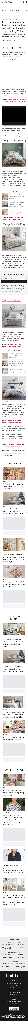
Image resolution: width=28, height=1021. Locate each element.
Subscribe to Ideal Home (7, 963)
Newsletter (23, 47)
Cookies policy (14, 997)
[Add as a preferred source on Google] (14, 1008)
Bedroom (12, 19)
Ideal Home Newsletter (20, 963)
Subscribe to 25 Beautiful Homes (20, 967)
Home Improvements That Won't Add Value (7, 948)
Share (6, 47)
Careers (14, 999)
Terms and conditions (14, 992)
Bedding (18, 19)
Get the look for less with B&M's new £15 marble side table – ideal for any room (14, 101)
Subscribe (19, 2)
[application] (14, 114)
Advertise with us (14, 987)
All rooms (4, 19)
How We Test (14, 990)
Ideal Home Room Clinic (7, 966)
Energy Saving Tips (21, 947)
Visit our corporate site (19, 1015)
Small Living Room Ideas (7, 944)
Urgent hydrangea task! (15, 10)
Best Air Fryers (20, 957)
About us (14, 980)
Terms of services (18, 285)
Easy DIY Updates (21, 944)
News (16, 40)
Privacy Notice (20, 286)
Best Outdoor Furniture (7, 957)
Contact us (14, 985)
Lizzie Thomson (7, 39)
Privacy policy (14, 994)
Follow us (15, 47)
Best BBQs (20, 954)
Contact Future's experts (14, 983)
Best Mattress (7, 954)
